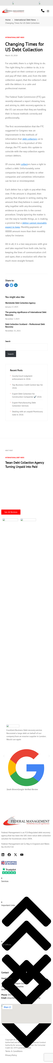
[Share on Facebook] (7, 285)
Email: (4, 998)
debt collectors (29, 138)
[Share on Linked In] (16, 285)
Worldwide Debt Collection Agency (20, 303)
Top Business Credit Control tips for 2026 (27, 386)
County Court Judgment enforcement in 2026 (22, 377)
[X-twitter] (15, 854)
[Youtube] (21, 854)
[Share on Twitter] (11, 285)
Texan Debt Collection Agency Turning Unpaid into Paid (24, 465)
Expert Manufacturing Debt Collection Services (24, 404)
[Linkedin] (3, 854)
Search (7, 341)
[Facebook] (9, 854)
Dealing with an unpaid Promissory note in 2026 (27, 413)
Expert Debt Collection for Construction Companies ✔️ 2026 (27, 395)
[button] (4, 756)
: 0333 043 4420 (11, 994)
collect (24, 164)
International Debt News (14, 37)
